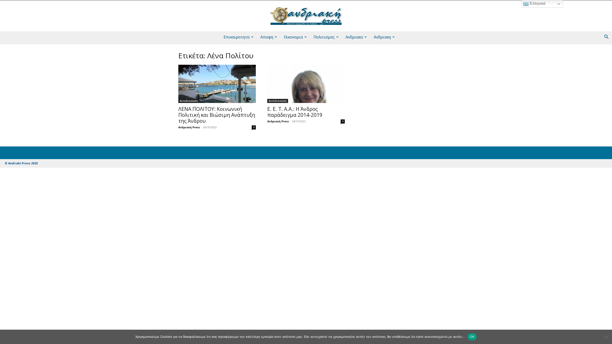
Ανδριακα (354, 37)
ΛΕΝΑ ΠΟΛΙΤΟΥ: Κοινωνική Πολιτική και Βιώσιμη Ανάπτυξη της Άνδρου (216, 115)
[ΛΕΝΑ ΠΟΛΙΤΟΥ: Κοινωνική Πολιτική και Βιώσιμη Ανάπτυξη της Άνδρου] (217, 84)
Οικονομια (293, 37)
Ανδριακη (382, 37)
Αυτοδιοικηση (189, 100)
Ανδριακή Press (189, 127)
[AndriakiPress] (306, 16)
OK (472, 337)
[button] (606, 37)
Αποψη (266, 37)
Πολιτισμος (324, 37)
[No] (606, 336)
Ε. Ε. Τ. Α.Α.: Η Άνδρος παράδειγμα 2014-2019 (294, 112)
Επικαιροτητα (237, 37)
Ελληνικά (537, 3)
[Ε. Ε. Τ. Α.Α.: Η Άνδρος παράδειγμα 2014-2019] (306, 84)
